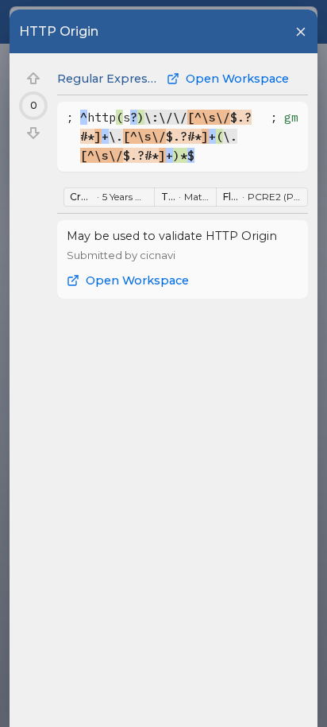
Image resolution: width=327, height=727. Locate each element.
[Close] (301, 31)
